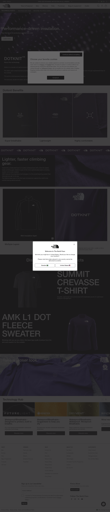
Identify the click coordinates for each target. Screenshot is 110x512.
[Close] (74, 244)
